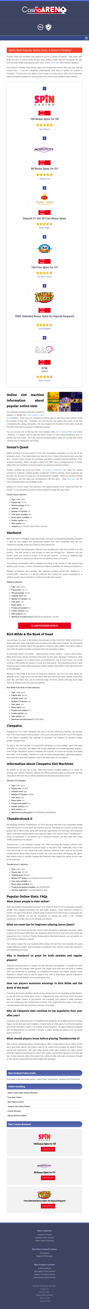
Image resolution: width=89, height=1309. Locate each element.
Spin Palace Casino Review (44, 1271)
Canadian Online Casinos (44, 1238)
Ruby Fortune (44, 380)
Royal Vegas (44, 228)
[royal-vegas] (44, 205)
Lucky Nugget (44, 329)
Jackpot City (44, 179)
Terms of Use (44, 1298)
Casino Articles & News (17, 1116)
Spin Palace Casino (16, 1102)
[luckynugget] (44, 303)
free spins (71, 479)
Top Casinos (44, 1253)
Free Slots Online (15, 1097)
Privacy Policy (44, 1292)
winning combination (53, 470)
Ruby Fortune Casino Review (44, 1277)
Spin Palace (44, 129)
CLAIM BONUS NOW (48, 1149)
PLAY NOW (42, 113)
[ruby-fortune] (44, 355)
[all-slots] (44, 254)
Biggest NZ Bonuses (44, 1256)
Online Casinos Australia (44, 1241)
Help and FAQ (45, 1301)
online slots (54, 63)
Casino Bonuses (14, 1111)
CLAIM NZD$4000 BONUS (44, 625)
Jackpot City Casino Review (19, 1106)
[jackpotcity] (44, 155)
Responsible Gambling (44, 1295)
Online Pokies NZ (44, 1268)
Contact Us (44, 1289)
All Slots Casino (44, 277)
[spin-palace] (44, 105)
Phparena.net (46, 1286)
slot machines (62, 432)
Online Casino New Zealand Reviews (23, 1093)
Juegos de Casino (44, 1235)
